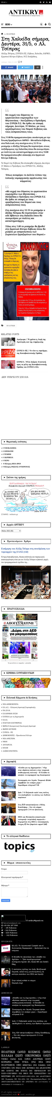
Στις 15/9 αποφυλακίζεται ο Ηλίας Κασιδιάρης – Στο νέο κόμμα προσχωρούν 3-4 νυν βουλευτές (31, 807)
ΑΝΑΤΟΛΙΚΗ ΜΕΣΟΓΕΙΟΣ (11, 1082)
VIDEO (4, 1059)
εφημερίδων (22, 663)
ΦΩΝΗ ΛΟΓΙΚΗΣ (9, 729)
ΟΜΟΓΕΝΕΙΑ (5, 1084)
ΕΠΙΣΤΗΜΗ (6, 1076)
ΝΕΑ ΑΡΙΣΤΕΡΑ (9, 738)
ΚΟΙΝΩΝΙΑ (6, 1062)
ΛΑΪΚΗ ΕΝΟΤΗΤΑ (10, 751)
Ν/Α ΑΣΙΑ (21, 1079)
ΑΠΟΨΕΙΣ (38, 1059)
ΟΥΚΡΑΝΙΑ (5, 1068)
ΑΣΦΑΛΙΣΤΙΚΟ (40, 1074)
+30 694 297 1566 (10, 925)
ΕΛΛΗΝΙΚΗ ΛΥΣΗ (10, 714)
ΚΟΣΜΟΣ (34, 1052)
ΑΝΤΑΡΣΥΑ (7, 745)
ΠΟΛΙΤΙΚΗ (10, 34)
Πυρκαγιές (9, 1079)
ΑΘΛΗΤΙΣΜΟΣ (45, 1076)
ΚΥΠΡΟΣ (10, 1071)
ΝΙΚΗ (5, 742)
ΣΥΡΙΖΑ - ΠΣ (8, 732)
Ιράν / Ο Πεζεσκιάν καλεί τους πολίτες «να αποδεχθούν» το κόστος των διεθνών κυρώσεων (34, 794)
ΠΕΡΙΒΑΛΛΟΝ (40, 1071)
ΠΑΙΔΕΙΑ (41, 1065)
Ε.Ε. (20, 1059)
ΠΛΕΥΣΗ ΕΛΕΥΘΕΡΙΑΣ (12, 723)
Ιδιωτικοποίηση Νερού (38, 1079)
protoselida (28, 663)
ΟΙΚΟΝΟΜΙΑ (33, 1055)
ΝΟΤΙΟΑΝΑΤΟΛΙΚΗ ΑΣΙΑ (25, 1076)
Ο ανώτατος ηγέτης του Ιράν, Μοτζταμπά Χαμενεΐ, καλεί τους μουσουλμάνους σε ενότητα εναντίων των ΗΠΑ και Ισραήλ (29, 971)
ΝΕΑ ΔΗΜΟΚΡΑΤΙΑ (10, 704)
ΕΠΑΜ (5, 748)
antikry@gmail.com (35, 921)
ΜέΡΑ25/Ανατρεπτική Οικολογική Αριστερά (19, 726)
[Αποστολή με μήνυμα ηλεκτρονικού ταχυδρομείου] (37, 67)
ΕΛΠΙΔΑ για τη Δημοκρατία (13, 717)
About (3, 2)
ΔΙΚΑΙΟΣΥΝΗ (45, 1068)
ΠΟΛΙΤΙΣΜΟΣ (8, 1065)
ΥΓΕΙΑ (25, 1062)
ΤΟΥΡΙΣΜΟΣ (17, 1084)
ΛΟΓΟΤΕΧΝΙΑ (43, 1082)
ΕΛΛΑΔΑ (7, 1055)
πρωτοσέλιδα (12, 663)
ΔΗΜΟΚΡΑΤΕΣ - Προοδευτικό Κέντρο (17, 735)
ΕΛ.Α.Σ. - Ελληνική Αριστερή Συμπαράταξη (19, 707)
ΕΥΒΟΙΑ (24, 1071)
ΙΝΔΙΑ (18, 1068)
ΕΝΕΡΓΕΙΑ (27, 1065)
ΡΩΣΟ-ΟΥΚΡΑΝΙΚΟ (9, 1074)
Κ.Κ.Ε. (5, 720)
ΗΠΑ (41, 1062)
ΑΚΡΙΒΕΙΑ (30, 1068)
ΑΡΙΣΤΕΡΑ (30, 1082)
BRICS (25, 1074)
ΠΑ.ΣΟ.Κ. (7, 710)
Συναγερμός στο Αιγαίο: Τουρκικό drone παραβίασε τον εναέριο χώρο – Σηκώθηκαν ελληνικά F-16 (34, 782)
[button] (4, 2)
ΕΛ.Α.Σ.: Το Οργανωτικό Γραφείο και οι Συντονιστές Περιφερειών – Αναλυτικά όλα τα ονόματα (30, 948)
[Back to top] (46, 1103)
